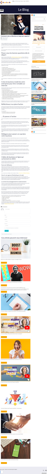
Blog (19, 1)
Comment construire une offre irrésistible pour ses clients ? (11, 282)
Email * (5, 215)
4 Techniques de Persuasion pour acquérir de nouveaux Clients (12, 434)
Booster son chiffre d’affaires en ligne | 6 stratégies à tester (11, 259)
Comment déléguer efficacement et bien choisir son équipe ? (11, 333)
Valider (6, 230)
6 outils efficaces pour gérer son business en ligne (9, 459)
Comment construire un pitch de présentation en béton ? (37, 80)
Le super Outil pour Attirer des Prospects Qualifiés (10, 382)
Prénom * (6, 219)
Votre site (6, 223)
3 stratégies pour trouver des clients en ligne (38, 128)
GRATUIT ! (27, 1)
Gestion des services (44, 472)
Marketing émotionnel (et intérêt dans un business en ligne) (11, 359)
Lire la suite (4, 262)
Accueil (14, 1)
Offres (17, 1)
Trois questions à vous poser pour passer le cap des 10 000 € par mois (13, 287)
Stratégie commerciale (34, 67)
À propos (21, 1)
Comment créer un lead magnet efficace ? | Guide (38, 116)
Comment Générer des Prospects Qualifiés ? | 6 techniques (11, 408)
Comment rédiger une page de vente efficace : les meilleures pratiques (13, 311)
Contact (24, 1)
